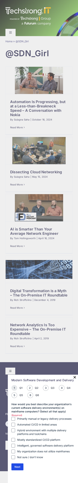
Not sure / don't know (30, 457)
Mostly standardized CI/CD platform (38, 439)
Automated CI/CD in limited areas (37, 424)
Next (17, 466)
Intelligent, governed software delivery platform (45, 445)
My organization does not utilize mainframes (43, 451)
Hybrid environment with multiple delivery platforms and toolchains (41, 432)
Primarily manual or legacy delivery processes (44, 418)
